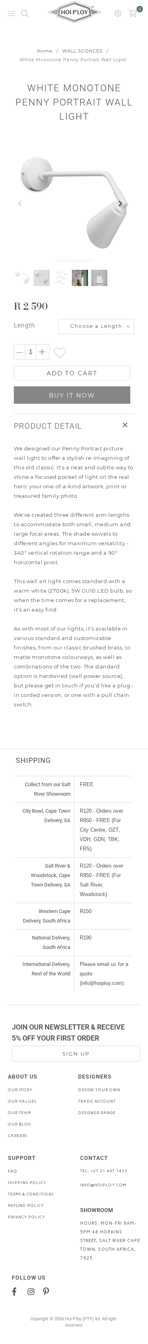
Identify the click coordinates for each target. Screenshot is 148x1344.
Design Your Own (99, 1089)
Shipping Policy (27, 1182)
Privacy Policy (26, 1217)
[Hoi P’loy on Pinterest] (48, 1291)
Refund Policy (26, 1205)
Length (24, 325)
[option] (74, 203)
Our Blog (19, 1124)
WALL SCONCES (82, 51)
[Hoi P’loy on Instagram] (32, 1291)
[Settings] (118, 13)
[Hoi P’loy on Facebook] (17, 1291)
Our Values (22, 1101)
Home (44, 51)
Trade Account (97, 1101)
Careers (17, 1135)
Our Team (19, 1112)
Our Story (20, 1089)
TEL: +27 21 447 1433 (103, 1170)
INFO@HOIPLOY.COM (103, 1185)
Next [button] (120, 204)
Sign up (76, 1053)
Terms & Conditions (31, 1194)
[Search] (25, 13)
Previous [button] (20, 204)
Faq (12, 1171)
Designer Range (97, 1112)
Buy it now (72, 395)
